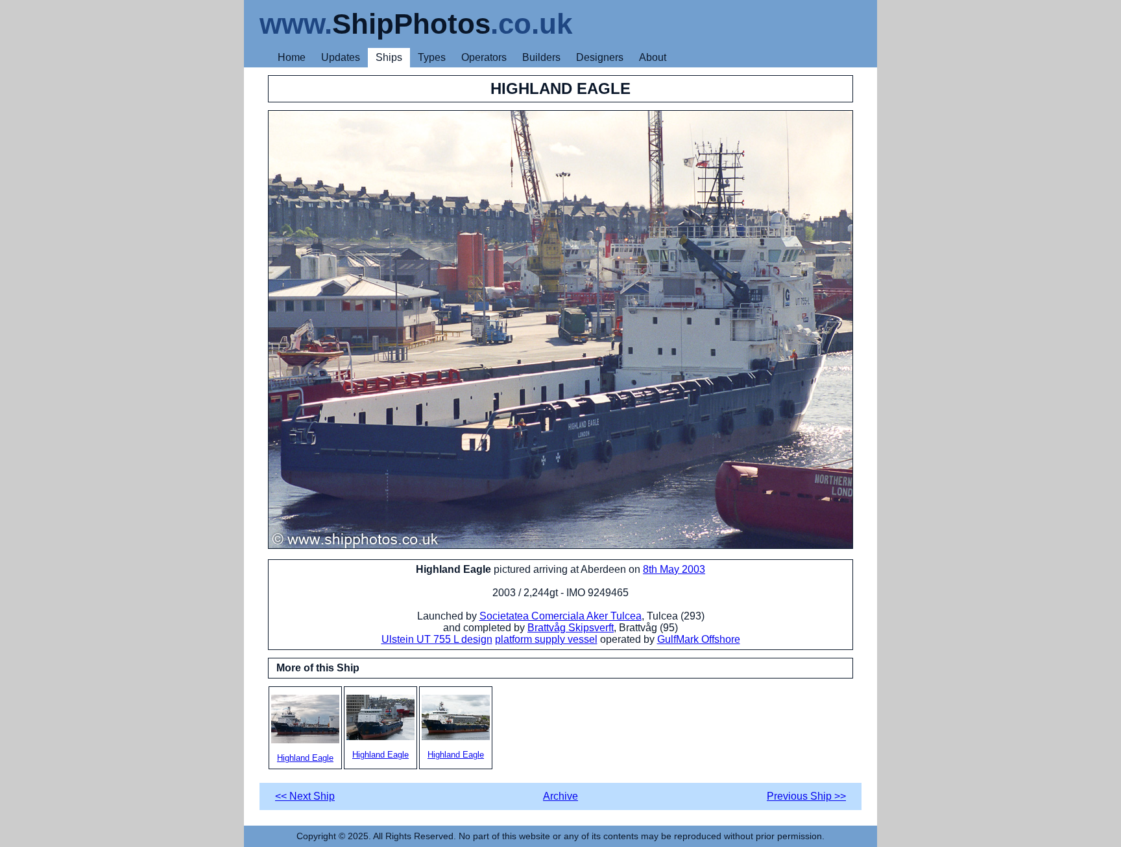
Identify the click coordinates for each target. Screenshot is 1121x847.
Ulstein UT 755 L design (436, 639)
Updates (340, 57)
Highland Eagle (305, 758)
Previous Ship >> (806, 796)
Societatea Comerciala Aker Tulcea (560, 615)
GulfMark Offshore (698, 639)
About (652, 57)
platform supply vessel (546, 639)
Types (432, 57)
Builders (541, 57)
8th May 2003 (674, 569)
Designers (599, 57)
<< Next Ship (305, 796)
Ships (389, 57)
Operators (484, 57)
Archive (560, 796)
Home (292, 57)
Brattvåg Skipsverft (570, 627)
